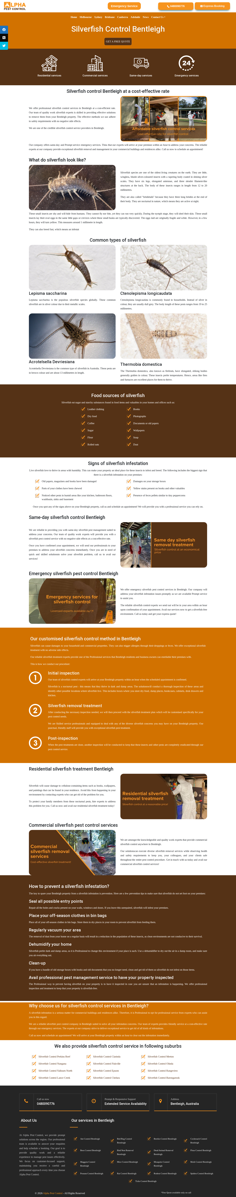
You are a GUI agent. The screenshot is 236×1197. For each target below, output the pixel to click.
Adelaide (135, 17)
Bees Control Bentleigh (90, 1150)
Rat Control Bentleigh (126, 1173)
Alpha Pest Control (52, 1193)
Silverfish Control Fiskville (106, 1063)
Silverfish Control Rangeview (163, 1070)
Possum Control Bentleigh (91, 1173)
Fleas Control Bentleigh (200, 1150)
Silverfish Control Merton (161, 1056)
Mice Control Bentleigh (127, 1162)
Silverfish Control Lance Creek (54, 1077)
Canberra (122, 17)
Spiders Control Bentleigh (201, 1173)
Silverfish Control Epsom (106, 1070)
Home (74, 17)
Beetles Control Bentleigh (165, 1139)
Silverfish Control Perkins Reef (54, 1056)
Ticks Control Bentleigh (146, 1181)
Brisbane (110, 17)
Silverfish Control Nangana (52, 1063)
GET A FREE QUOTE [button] (118, 41)
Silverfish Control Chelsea (106, 1077)
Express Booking (214, 6)
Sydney (98, 17)
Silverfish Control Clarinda (106, 1056)
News (146, 17)
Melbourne (86, 17)
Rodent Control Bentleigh (165, 1173)
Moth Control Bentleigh (201, 1162)
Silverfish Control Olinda (160, 1063)
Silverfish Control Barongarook (164, 1077)
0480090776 (177, 6)
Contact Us (157, 17)
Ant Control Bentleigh (90, 1139)
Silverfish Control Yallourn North (55, 1070)
